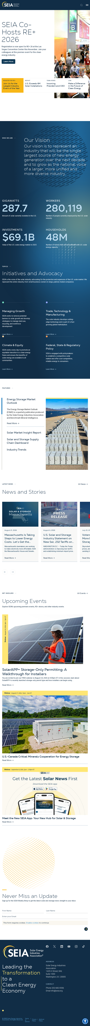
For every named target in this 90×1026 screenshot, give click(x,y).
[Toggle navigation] (87, 5)
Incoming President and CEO (56, 83)
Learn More (8, 61)
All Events (82, 593)
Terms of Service (27, 1020)
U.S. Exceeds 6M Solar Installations (33, 83)
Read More (13, 423)
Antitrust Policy (41, 1020)
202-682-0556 (58, 988)
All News (83, 484)
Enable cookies (32, 923)
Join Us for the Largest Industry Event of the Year (11, 84)
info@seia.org (57, 991)
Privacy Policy (34, 1020)
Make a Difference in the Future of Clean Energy (76, 84)
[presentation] (4, 572)
